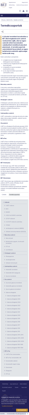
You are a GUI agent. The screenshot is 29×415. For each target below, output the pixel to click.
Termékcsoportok (14, 195)
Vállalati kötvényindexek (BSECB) (16, 232)
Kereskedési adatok (11, 361)
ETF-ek (8, 246)
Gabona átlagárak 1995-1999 (15, 344)
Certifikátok (9, 250)
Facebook (20, 11)
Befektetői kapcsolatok (22, 5)
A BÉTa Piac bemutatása (13, 354)
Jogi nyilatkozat (14, 384)
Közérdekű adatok (7, 387)
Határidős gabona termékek (14, 286)
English (10, 8)
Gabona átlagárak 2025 (13, 299)
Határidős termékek (11, 270)
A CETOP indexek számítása (14, 222)
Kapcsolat (24, 387)
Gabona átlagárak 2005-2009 (15, 338)
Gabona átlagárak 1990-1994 (15, 348)
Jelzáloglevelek (10, 260)
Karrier (16, 387)
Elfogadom (22, 410)
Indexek (6, 202)
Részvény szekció (9, 235)
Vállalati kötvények (11, 263)
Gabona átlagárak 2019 (13, 318)
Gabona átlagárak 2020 (13, 315)
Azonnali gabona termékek (14, 283)
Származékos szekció (10, 266)
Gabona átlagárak (11, 292)
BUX (7, 209)
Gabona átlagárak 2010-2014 (15, 335)
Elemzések (9, 367)
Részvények (9, 238)
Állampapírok (10, 256)
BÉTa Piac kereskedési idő (13, 358)
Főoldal (3, 20)
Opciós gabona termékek (13, 289)
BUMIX (8, 212)
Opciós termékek (11, 276)
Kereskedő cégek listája (13, 364)
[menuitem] (5, 384)
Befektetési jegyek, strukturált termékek (15, 242)
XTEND (8, 225)
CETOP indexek (10, 219)
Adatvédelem (23, 384)
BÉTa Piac (7, 351)
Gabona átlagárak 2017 (13, 325)
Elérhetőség (12, 5)
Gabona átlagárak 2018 (13, 322)
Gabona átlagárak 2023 (13, 305)
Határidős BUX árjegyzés (13, 273)
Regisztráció (25, 2)
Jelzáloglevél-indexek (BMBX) (15, 228)
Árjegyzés (9, 371)
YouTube (23, 11)
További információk (7, 406)
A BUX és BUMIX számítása (14, 215)
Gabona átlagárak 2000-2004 (15, 341)
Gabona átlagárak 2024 (13, 302)
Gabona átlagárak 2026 (13, 296)
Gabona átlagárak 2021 (13, 312)
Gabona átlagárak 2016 (13, 328)
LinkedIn (26, 11)
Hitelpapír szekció (10, 253)
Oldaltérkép (5, 384)
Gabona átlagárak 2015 (13, 331)
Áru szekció (8, 279)
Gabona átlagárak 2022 (13, 309)
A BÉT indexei (10, 206)
